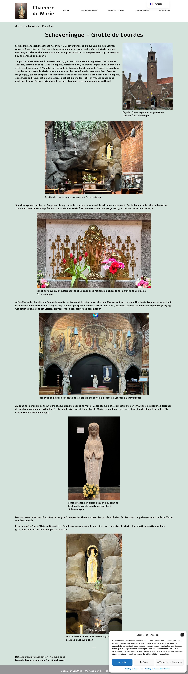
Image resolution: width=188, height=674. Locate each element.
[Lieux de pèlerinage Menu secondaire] (99, 10)
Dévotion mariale (142, 10)
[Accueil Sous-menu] (71, 10)
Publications (164, 10)
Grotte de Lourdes (115, 10)
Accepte (122, 662)
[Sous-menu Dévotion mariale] (152, 10)
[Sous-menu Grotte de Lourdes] (126, 10)
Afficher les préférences (169, 662)
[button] (182, 634)
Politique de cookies (134, 669)
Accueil (66, 10)
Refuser (144, 662)
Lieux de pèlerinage (88, 10)
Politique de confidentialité (157, 669)
